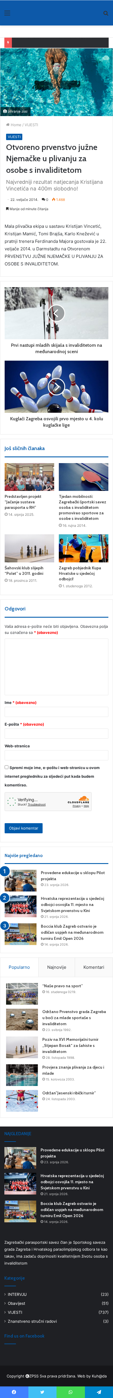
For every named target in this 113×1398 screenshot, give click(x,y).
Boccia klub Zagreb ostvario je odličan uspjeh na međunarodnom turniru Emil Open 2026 (72, 932)
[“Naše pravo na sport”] (22, 994)
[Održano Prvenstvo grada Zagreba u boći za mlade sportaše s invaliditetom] (22, 1019)
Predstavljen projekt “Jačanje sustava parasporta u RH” (23, 502)
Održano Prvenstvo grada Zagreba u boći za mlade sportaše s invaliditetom (74, 1017)
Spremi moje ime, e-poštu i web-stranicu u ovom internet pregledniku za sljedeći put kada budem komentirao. (52, 776)
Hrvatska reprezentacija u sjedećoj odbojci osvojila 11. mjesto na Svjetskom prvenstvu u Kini (72, 904)
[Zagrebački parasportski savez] (23, 12)
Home (15, 124)
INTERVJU (17, 1294)
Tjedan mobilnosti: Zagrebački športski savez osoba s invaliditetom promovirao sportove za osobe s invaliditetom (82, 507)
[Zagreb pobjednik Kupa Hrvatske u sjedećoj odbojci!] (83, 548)
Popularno (19, 967)
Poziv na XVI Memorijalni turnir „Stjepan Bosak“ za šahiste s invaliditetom (70, 1045)
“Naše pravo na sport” (62, 985)
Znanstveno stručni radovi (32, 1321)
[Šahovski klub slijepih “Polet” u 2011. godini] (29, 548)
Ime (21, 702)
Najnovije (56, 967)
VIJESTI (31, 124)
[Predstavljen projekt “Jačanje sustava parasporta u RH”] (29, 477)
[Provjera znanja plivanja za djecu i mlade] (22, 1075)
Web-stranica (17, 746)
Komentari (93, 967)
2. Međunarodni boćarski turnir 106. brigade (54, 44)
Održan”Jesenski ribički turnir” (69, 1093)
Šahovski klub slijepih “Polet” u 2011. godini (24, 570)
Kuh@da (99, 1376)
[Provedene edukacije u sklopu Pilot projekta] (21, 880)
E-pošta (24, 724)
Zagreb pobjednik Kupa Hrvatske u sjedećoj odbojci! (80, 573)
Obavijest (16, 1303)
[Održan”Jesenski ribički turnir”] (22, 1101)
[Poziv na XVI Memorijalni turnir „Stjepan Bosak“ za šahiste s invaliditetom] (22, 1047)
